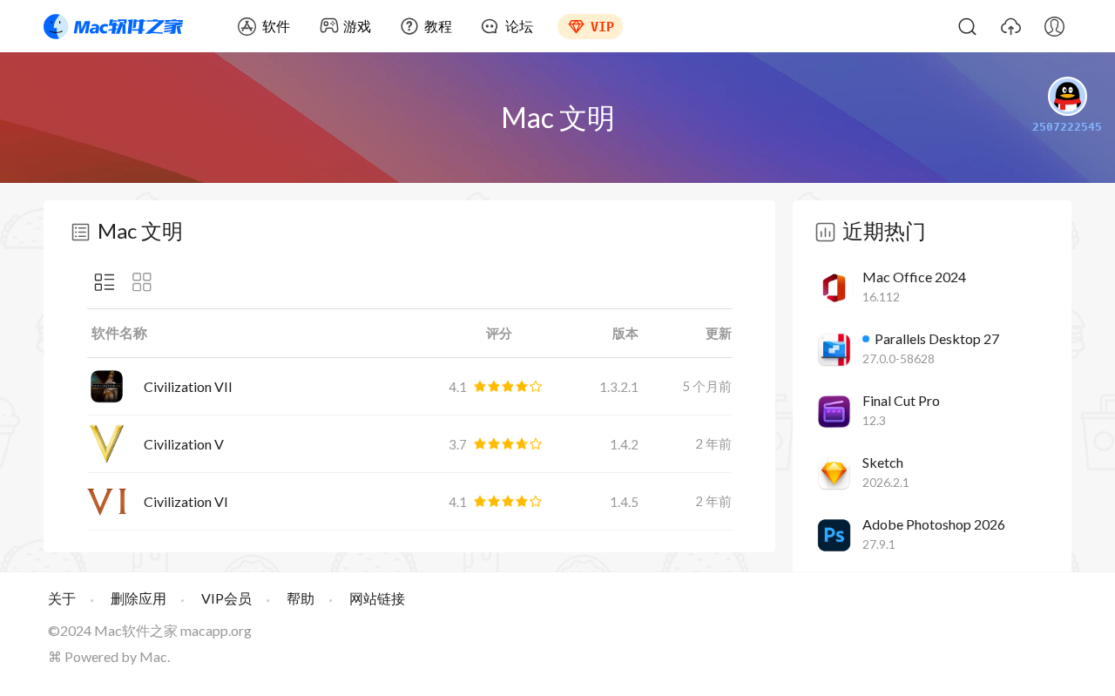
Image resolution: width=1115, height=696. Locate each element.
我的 (1054, 26)
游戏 (357, 25)
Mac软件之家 (113, 26)
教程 (438, 25)
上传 (1010, 26)
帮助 (300, 598)
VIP (602, 27)
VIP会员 (226, 598)
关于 (62, 598)
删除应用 (138, 598)
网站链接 (377, 598)
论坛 (519, 25)
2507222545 (1067, 126)
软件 (276, 25)
